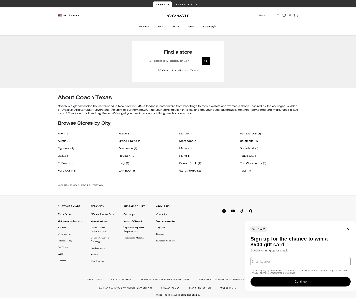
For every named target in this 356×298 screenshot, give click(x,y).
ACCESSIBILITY (228, 288)
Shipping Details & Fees (70, 220)
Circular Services (99, 220)
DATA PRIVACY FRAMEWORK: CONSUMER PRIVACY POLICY (230, 279)
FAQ (60, 253)
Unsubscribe (64, 234)
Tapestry (160, 227)
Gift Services (97, 261)
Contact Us (64, 260)
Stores (76, 15)
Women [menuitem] (144, 26)
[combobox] (269, 15)
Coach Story (162, 214)
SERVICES (97, 206)
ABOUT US (163, 206)
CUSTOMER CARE (69, 206)
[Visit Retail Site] (162, 4)
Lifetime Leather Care (102, 214)
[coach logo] (178, 15)
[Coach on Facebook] (250, 210)
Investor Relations (165, 240)
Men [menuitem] (161, 26)
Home (62, 186)
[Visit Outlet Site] (187, 4)
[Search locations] (206, 61)
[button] (278, 15)
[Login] (290, 15)
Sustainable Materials (134, 237)
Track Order (64, 214)
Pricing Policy (65, 240)
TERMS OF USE (94, 279)
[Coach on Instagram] (224, 210)
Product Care (98, 247)
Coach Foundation (165, 220)
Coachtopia (129, 214)
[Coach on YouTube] (233, 210)
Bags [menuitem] (175, 26)
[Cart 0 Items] (296, 15)
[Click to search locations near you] (150, 61)
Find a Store (80, 186)
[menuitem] (210, 26)
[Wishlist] (284, 15)
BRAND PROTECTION (200, 288)
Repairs (94, 254)
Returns (62, 227)
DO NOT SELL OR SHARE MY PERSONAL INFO (164, 279)
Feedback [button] (63, 247)
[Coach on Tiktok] (242, 210)
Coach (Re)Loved (132, 220)
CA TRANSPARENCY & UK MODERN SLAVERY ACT (125, 288)
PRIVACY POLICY (170, 288)
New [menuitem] (191, 26)
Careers (160, 234)
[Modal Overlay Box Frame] (300, 256)
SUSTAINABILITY (134, 206)
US (64, 15)
